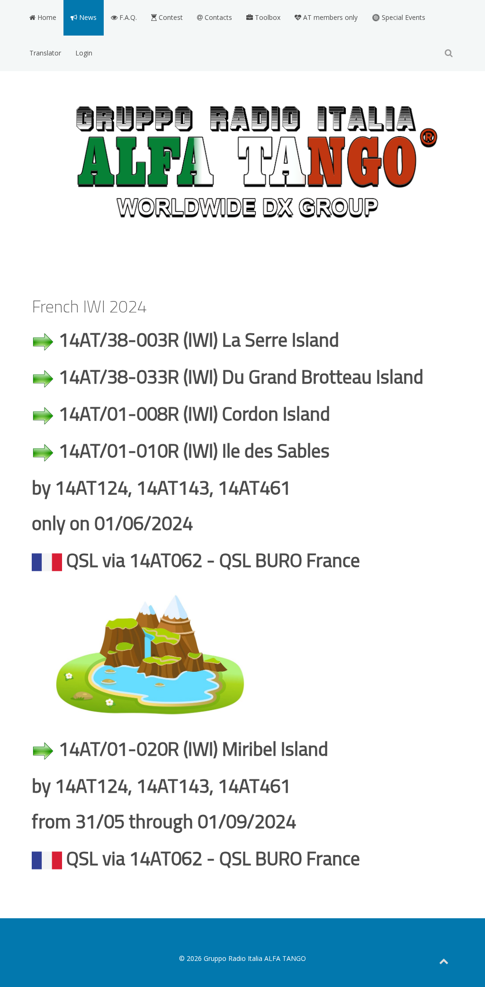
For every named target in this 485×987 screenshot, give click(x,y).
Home (46, 17)
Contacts (217, 17)
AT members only (329, 17)
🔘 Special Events (398, 17)
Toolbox (266, 17)
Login (83, 52)
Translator (45, 52)
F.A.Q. (127, 17)
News (87, 17)
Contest (170, 17)
